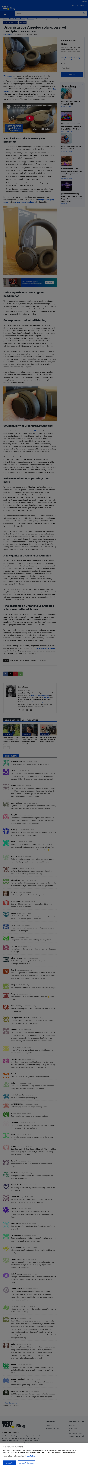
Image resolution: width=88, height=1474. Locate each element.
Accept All (9, 1463)
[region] (44, 1458)
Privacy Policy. (30, 1456)
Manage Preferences (26, 1463)
